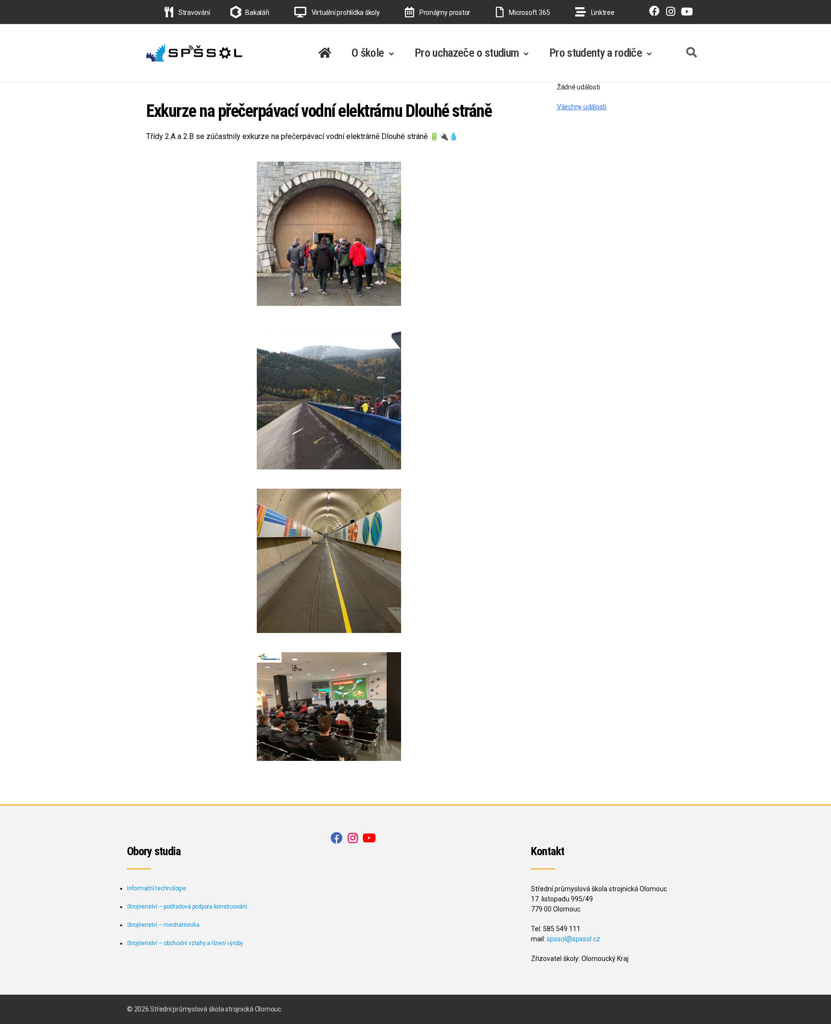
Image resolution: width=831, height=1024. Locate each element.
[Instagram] (668, 12)
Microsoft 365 (529, 12)
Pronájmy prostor (444, 12)
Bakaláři (257, 12)
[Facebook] (652, 12)
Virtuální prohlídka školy (345, 12)
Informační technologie (156, 888)
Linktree (602, 12)
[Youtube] (685, 12)
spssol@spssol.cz (573, 939)
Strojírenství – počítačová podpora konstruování (187, 906)
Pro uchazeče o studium (467, 53)
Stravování (193, 12)
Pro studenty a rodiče (595, 53)
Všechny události (581, 107)
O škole (368, 53)
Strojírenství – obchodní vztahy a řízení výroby (185, 943)
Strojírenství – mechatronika (163, 925)
